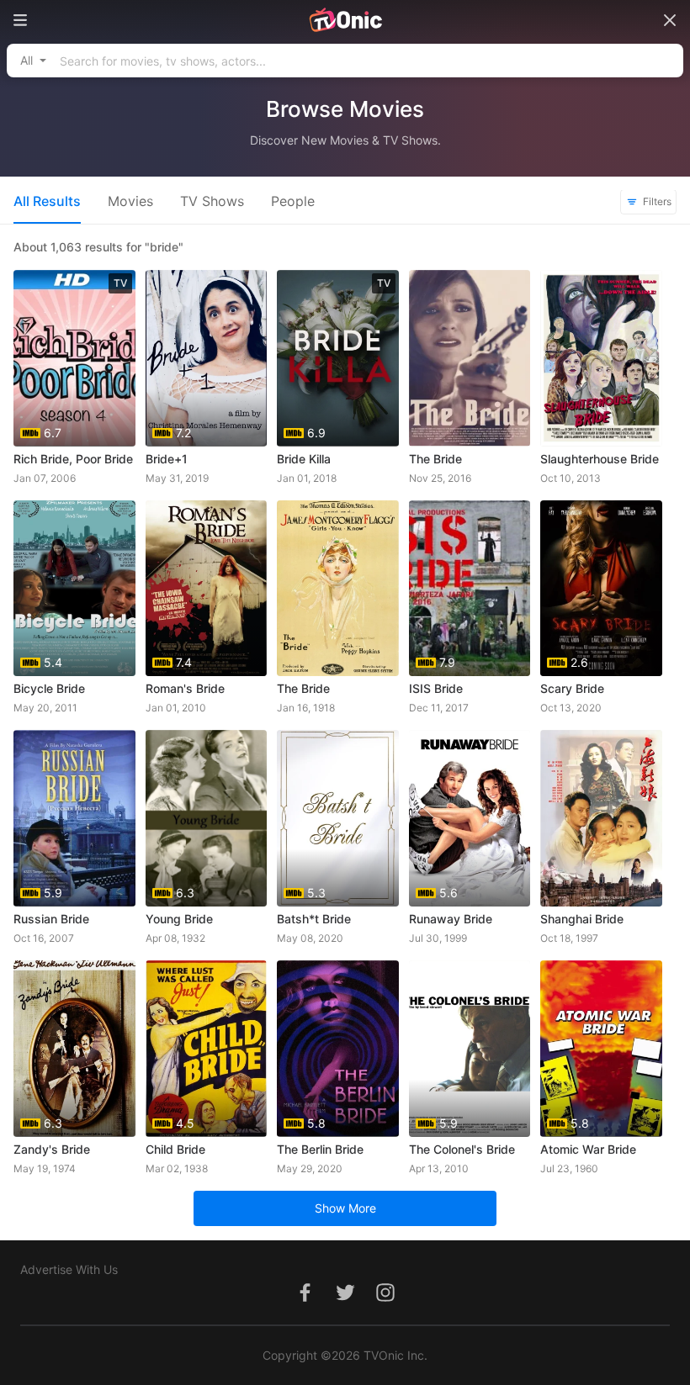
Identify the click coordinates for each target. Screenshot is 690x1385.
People (293, 201)
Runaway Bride (450, 919)
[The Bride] (470, 358)
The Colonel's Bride (462, 1149)
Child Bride (175, 1149)
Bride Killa (304, 459)
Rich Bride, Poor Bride (73, 459)
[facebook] (304, 1301)
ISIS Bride (436, 688)
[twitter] (345, 1301)
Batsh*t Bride (314, 919)
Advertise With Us (69, 1269)
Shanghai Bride (582, 919)
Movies (130, 201)
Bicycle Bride (49, 688)
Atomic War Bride (588, 1149)
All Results (47, 201)
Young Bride (179, 919)
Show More (345, 1208)
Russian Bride (51, 919)
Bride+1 (167, 459)
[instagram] (385, 1301)
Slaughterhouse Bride (599, 459)
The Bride (435, 459)
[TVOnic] (345, 20)
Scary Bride (572, 688)
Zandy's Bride (51, 1149)
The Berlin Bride (320, 1149)
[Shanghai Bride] (601, 818)
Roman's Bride (185, 688)
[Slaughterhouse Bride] (601, 358)
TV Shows (212, 201)
